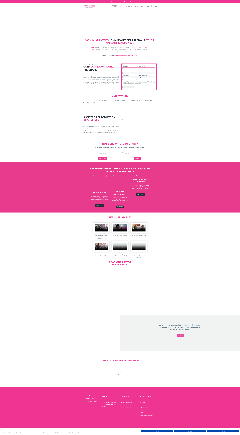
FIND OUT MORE (99, 205)
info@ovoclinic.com (115, 1)
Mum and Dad (102, 158)
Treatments (128, 6)
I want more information (128, 86)
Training (143, 402)
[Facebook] (125, 1)
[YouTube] (132, 1)
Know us (120, 6)
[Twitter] (128, 1)
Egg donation (125, 405)
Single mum (137, 158)
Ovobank (143, 405)
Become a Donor (144, 407)
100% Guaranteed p (126, 402)
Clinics (136, 6)
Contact (147, 6)
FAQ (142, 412)
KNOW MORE (120, 206)
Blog (141, 6)
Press (142, 410)
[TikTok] (134, 1)
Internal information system (147, 415)
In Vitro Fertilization (126, 400)
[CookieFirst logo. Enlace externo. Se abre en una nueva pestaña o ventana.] (1, 429)
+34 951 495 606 (105, 1)
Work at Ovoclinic (145, 400)
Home (114, 6)
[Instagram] (130, 1)
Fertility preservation (126, 407)
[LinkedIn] (126, 1)
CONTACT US (180, 335)
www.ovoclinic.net (110, 406)
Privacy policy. (135, 79)
